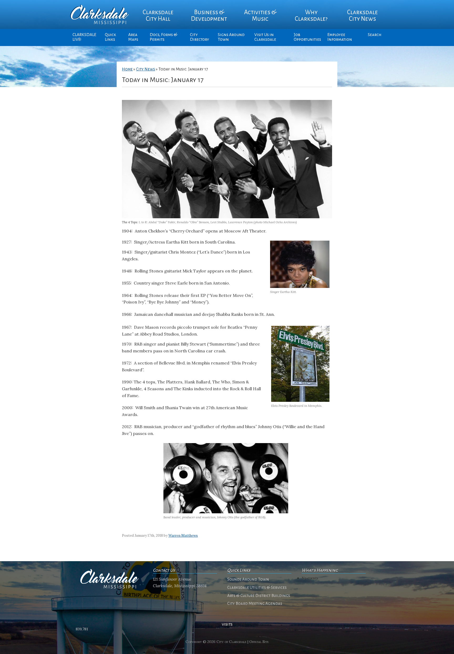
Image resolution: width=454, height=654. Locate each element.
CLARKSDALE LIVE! (84, 37)
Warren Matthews (183, 535)
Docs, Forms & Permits (163, 37)
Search (374, 34)
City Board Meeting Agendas (254, 603)
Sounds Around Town (248, 579)
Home (127, 69)
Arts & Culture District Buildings (258, 596)
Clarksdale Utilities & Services (257, 587)
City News (145, 69)
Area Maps (133, 37)
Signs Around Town (231, 37)
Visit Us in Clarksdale (265, 37)
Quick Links (110, 37)
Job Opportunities (307, 37)
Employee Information (339, 37)
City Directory (199, 37)
